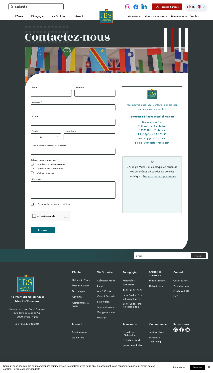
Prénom (80, 87)
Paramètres (179, 367)
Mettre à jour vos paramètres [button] (159, 176)
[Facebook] (136, 7)
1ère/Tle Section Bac (133, 305)
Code (35, 131)
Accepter (197, 367)
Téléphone (70, 131)
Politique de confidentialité (26, 369)
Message (37, 179)
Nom (34, 87)
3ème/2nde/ (129, 303)
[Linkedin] (144, 7)
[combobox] (73, 107)
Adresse (36, 102)
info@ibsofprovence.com (156, 142)
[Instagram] (127, 7)
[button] (19, 16)
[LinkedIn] (187, 329)
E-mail (35, 116)
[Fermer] (209, 367)
